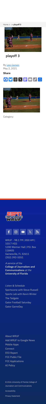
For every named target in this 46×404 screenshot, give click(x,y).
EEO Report (11, 352)
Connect (9, 348)
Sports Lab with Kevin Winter (21, 294)
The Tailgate (12, 298)
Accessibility (10, 391)
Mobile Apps (12, 344)
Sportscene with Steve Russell (21, 289)
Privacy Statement (12, 396)
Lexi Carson (13, 65)
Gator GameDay (14, 306)
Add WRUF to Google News (20, 340)
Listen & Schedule (15, 285)
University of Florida (16, 273)
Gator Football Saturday (18, 302)
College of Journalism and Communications (20, 268)
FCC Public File (13, 357)
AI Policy (10, 365)
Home (5, 24)
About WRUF (12, 336)
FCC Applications (14, 361)
